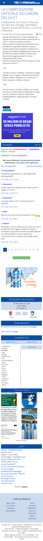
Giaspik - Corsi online (9, 454)
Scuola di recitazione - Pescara (13, 474)
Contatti (32, 511)
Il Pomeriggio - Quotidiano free (13, 457)
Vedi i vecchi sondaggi (9, 331)
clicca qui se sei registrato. (27, 163)
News (32, 503)
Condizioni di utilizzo (34, 166)
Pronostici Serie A (8, 481)
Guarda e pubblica (21, 440)
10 (37, 250)
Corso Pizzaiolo (7, 476)
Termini (21, 539)
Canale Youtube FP (8, 464)
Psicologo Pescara (8, 478)
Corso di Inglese (7, 469)
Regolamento (11, 511)
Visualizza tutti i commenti (21, 258)
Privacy (32, 516)
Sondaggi (11, 508)
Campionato (32, 508)
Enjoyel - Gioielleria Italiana (11, 450)
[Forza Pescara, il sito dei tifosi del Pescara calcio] (26, 2)
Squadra (32, 506)
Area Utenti (10, 503)
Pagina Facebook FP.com (10, 459)
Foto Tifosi (10, 506)
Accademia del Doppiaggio (11, 471)
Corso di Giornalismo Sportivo (13, 466)
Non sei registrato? (8, 166)
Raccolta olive (6, 452)
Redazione (32, 518)
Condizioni (32, 513)
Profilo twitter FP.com (9, 462)
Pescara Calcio (6, 483)
